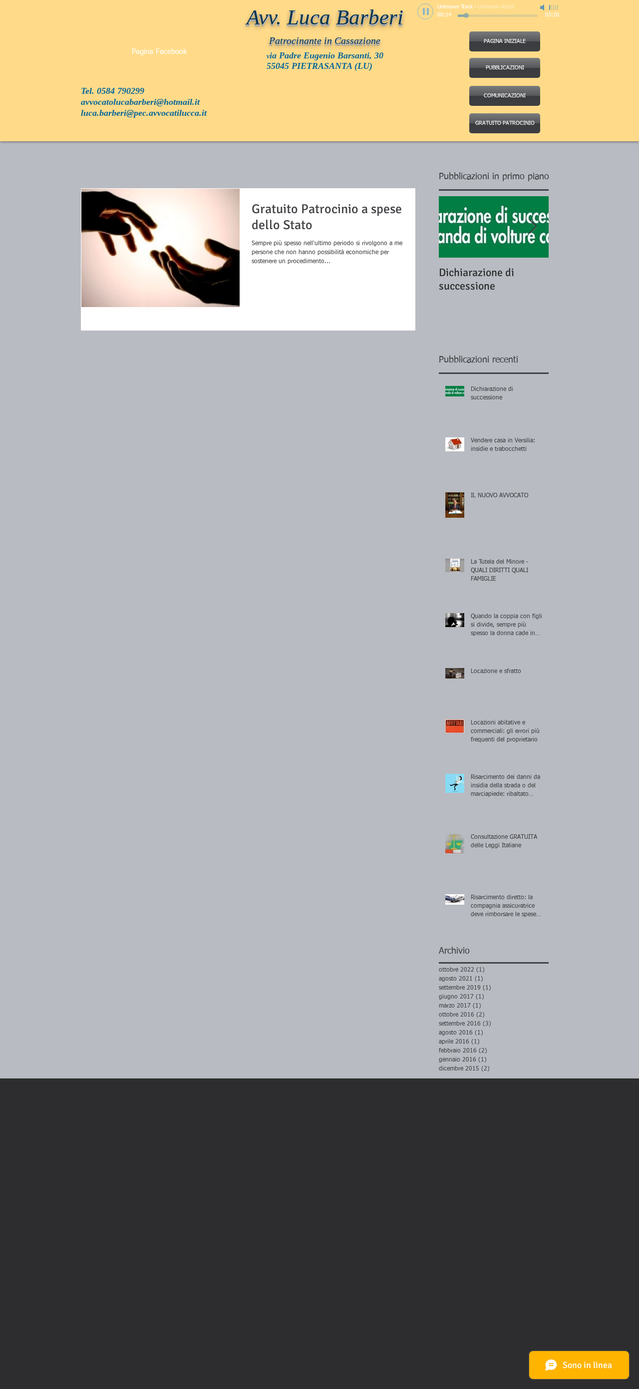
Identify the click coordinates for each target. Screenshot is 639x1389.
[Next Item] (532, 227)
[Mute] (543, 7)
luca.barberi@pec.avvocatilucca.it (144, 113)
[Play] (425, 11)
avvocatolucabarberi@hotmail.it (140, 102)
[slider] (554, 7)
